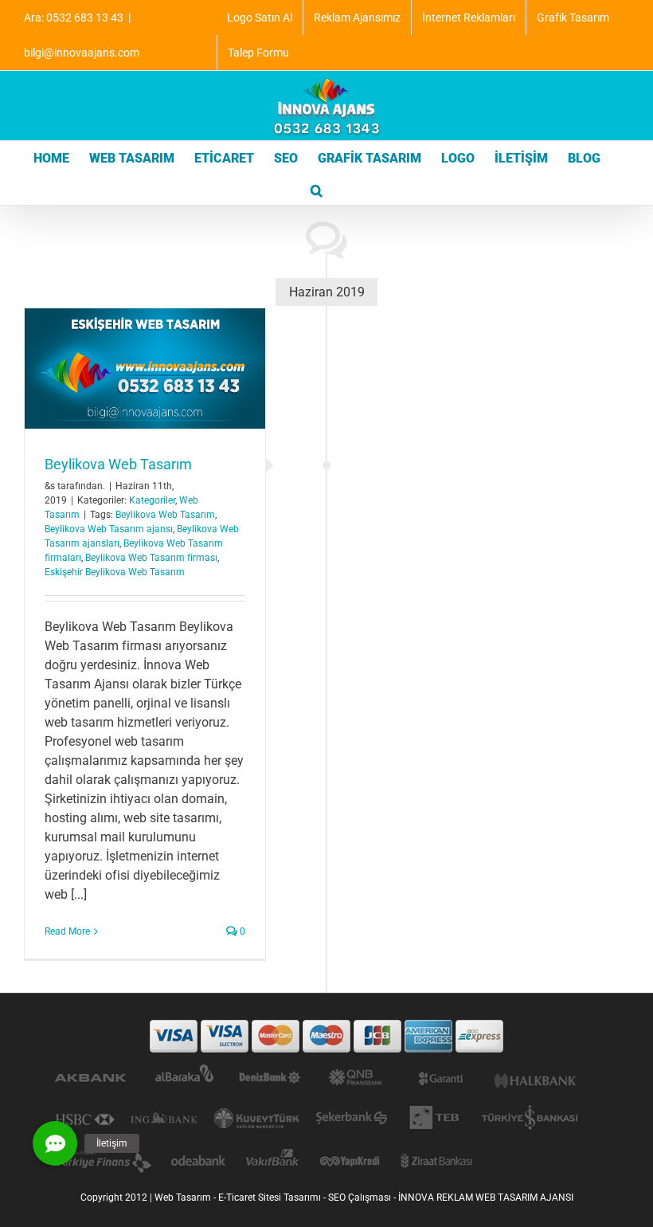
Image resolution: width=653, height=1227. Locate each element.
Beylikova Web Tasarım (118, 464)
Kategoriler (152, 500)
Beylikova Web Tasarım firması (151, 557)
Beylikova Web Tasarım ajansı (109, 529)
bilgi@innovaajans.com (81, 52)
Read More (67, 931)
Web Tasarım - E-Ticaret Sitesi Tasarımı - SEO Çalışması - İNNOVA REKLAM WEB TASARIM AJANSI (363, 1197)
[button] (317, 189)
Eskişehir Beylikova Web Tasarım (115, 572)
